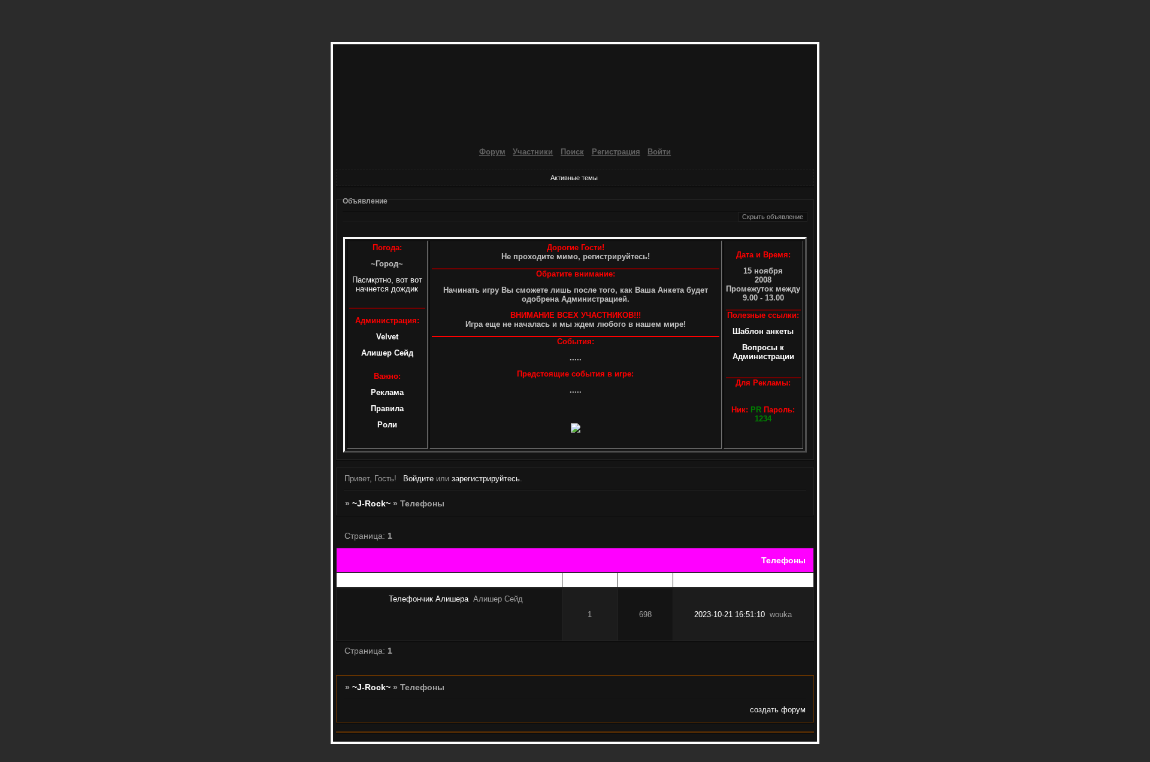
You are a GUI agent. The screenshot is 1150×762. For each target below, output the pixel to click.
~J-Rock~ (371, 503)
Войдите (418, 478)
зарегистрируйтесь (486, 478)
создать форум (778, 709)
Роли (387, 424)
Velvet (387, 336)
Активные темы (574, 177)
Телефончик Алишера (428, 598)
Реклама (387, 392)
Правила (387, 408)
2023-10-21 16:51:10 (729, 614)
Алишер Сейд (387, 352)
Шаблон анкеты (763, 331)
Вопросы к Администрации (763, 352)
